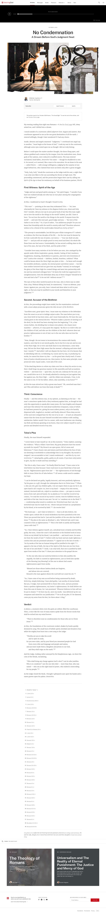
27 (49, 522)
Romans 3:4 (30, 722)
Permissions (87, 910)
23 (76, 483)
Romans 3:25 (30, 776)
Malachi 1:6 (30, 744)
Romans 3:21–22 (31, 765)
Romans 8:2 (30, 801)
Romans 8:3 (30, 772)
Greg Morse (27, 833)
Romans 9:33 (30, 812)
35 (37, 591)
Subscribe (95, 900)
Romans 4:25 (30, 816)
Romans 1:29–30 (31, 708)
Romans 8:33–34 (31, 826)
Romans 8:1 (30, 819)
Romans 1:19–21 (31, 715)
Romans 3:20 (30, 798)
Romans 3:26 (30, 780)
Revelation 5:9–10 (31, 823)
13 (69, 322)
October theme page (34, 117)
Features (61, 2)
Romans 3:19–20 (31, 758)
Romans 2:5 (30, 751)
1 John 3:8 (29, 733)
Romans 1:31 (30, 711)
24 (80, 499)
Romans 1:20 (30, 726)
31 (75, 543)
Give (75, 2)
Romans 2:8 (30, 762)
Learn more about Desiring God (18, 901)
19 (32, 449)
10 (39, 277)
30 (54, 540)
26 (29, 519)
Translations (80, 910)
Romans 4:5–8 (31, 808)
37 (32, 621)
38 (54, 649)
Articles (32, 2)
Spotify (73, 106)
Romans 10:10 (30, 794)
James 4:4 (29, 697)
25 (52, 507)
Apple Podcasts (60, 106)
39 (38, 669)
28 (37, 525)
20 (32, 457)
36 (56, 594)
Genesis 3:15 (30, 740)
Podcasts (53, 2)
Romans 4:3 (30, 783)
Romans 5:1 (30, 787)
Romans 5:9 (30, 790)
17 (62, 386)
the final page (67, 124)
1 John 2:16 (30, 704)
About (69, 2)
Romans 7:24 (30, 747)
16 (77, 379)
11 (64, 277)
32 (42, 548)
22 (54, 473)
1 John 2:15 (30, 693)
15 (35, 350)
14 (31, 335)
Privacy (93, 910)
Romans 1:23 (30, 718)
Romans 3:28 (30, 805)
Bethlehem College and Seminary (69, 833)
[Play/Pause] (9, 13)
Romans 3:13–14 (31, 754)
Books (47, 2)
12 (33, 292)
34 (75, 573)
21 (56, 460)
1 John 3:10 (30, 736)
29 (44, 537)
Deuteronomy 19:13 (32, 700)
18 (39, 447)
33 (45, 551)
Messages (40, 2)
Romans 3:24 (30, 769)
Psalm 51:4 (30, 729)
